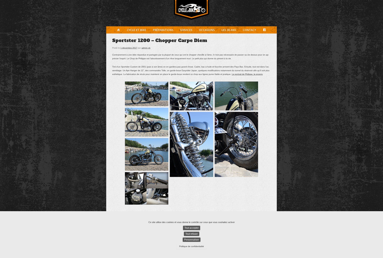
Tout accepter (191, 228)
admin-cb (146, 48)
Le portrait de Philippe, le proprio (247, 74)
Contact (249, 30)
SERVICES (186, 30)
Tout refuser (191, 234)
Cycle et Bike (136, 30)
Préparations (163, 30)
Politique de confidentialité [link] (191, 246)
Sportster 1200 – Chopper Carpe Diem (159, 40)
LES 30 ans (228, 30)
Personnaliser (191, 239)
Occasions (207, 30)
